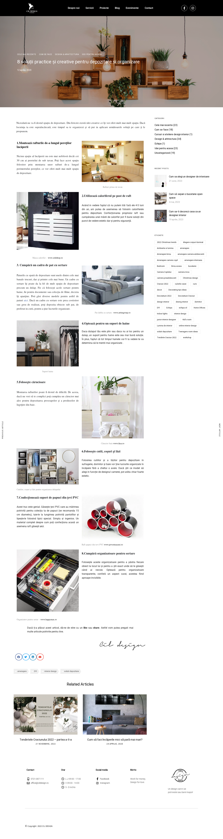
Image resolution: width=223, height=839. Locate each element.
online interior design (188, 325)
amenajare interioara (193, 260)
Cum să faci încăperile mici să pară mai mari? (114, 740)
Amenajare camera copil (167, 260)
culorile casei (180, 284)
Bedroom (161, 266)
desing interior (182, 301)
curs (195, 284)
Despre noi (73, 8)
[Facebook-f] (184, 8)
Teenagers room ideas (188, 331)
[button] (18, 657)
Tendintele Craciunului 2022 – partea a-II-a (46, 740)
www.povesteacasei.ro (113, 544)
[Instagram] (193, 8)
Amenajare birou (164, 254)
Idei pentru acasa (92, 54)
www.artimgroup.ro (121, 312)
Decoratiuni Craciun (186, 296)
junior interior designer (166, 319)
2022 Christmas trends (166, 242)
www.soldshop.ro (55, 257)
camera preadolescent (166, 278)
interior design (50, 671)
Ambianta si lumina (165, 248)
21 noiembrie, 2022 (46, 744)
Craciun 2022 (162, 284)
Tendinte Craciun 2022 (166, 337)
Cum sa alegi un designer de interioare (189, 176)
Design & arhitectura (67, 54)
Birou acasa (176, 266)
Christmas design (190, 278)
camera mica (183, 272)
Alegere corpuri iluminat (193, 242)
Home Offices (199, 307)
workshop (187, 337)
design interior (163, 301)
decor (159, 289)
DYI (35, 671)
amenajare (22, 671)
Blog (117, 8)
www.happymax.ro (49, 619)
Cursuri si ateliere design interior (172, 134)
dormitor (198, 301)
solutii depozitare (71, 671)
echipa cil (183, 307)
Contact (149, 8)
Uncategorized (162, 153)
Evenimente (132, 8)
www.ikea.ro (118, 443)
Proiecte (104, 8)
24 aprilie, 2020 (114, 744)
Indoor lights (162, 313)
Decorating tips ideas (178, 289)
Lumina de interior (164, 325)
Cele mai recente (26, 54)
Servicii (90, 8)
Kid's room (187, 319)
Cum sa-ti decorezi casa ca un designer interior (185, 213)
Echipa (158, 144)
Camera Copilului (164, 272)
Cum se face (45, 54)
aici (26, 300)
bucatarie (192, 266)
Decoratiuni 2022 (164, 296)
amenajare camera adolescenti (191, 254)
